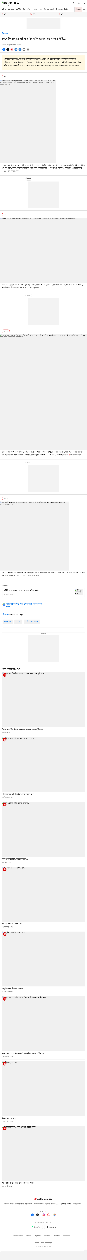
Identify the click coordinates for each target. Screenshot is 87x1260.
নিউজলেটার (66, 1236)
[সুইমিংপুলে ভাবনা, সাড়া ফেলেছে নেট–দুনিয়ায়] (79, 592)
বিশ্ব (24, 9)
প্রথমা (69, 1204)
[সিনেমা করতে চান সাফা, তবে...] (43, 894)
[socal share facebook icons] (4, 50)
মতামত (35, 9)
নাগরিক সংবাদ (8, 1204)
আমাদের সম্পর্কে (18, 1236)
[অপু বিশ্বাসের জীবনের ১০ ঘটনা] (43, 959)
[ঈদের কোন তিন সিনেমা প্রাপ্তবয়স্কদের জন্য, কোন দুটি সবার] (43, 699)
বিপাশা (18, 621)
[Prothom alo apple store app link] (51, 1227)
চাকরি (52, 9)
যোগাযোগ (57, 1236)
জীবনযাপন (59, 9)
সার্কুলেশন (38, 1236)
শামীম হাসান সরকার (31, 621)
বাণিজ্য (29, 9)
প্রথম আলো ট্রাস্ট (39, 1204)
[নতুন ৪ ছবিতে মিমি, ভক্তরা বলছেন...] (43, 829)
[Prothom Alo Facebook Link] (33, 1215)
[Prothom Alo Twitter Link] (39, 1215)
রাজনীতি (18, 9)
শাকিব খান (7, 621)
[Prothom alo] (11, 3)
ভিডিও (66, 9)
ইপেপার (63, 1204)
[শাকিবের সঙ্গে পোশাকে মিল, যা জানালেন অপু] (43, 764)
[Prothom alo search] (73, 3)
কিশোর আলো (19, 1204)
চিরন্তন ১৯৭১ (55, 1204)
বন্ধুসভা (47, 1204)
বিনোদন (46, 9)
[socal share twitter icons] (8, 50)
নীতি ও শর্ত (47, 1236)
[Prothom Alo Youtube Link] (50, 1215)
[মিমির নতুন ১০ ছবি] (43, 1088)
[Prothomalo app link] (36, 1227)
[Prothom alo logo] (43, 1199)
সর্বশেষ (4, 9)
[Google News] (54, 1215)
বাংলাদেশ (11, 9)
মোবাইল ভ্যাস (76, 1204)
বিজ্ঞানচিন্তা (28, 1204)
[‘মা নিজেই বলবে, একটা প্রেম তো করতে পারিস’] (43, 1153)
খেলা (40, 9)
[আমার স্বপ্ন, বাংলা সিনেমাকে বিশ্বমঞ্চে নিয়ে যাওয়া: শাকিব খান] (43, 1023)
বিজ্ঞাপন (29, 1236)
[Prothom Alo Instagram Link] (44, 1215)
